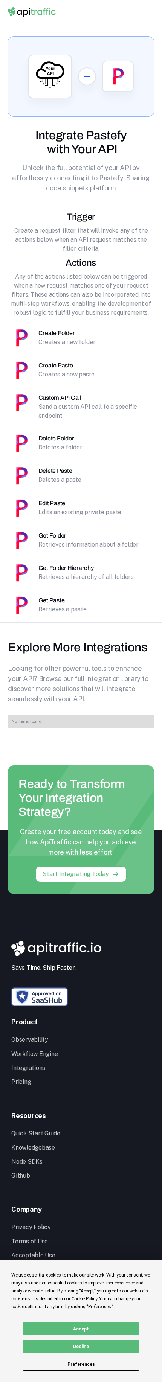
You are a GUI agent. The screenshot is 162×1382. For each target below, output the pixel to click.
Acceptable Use (33, 1255)
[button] (149, 12)
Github (20, 1175)
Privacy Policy (31, 1227)
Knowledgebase (33, 1147)
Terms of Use (29, 1241)
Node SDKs (27, 1161)
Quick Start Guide (35, 1133)
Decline (81, 1346)
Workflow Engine (34, 1053)
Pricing (21, 1081)
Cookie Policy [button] (84, 1298)
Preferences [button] (99, 1306)
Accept (81, 1329)
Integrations (28, 1067)
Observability (29, 1039)
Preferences (81, 1364)
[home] (32, 12)
